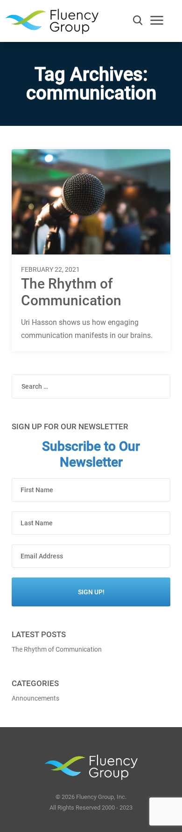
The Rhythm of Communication (71, 292)
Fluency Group (51, 24)
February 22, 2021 (50, 269)
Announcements (35, 698)
